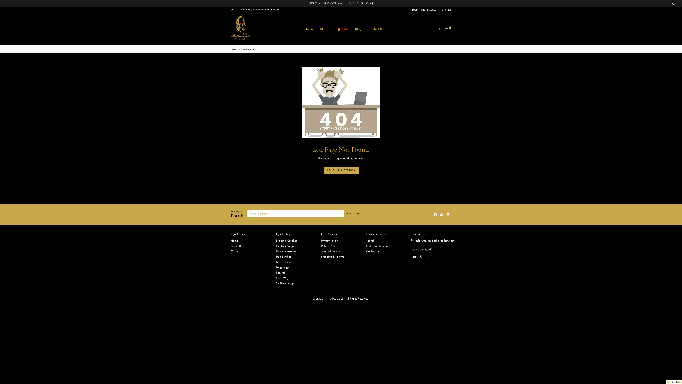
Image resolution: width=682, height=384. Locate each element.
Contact (235, 251)
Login (415, 10)
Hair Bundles (283, 257)
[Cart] (446, 29)
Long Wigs (282, 267)
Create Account (430, 10)
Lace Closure (283, 262)
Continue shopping (340, 170)
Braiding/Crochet (286, 241)
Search (370, 241)
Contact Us (376, 29)
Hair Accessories (286, 251)
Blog (358, 29)
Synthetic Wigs (285, 283)
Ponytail (280, 273)
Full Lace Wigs (285, 246)
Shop (324, 29)
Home (309, 29)
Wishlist (446, 10)
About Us (236, 246)
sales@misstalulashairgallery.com (259, 9)
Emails (237, 214)
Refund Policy (329, 246)
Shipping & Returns (332, 257)
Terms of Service (330, 251)
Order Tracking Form (378, 246)
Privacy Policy (329, 241)
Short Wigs (282, 278)
